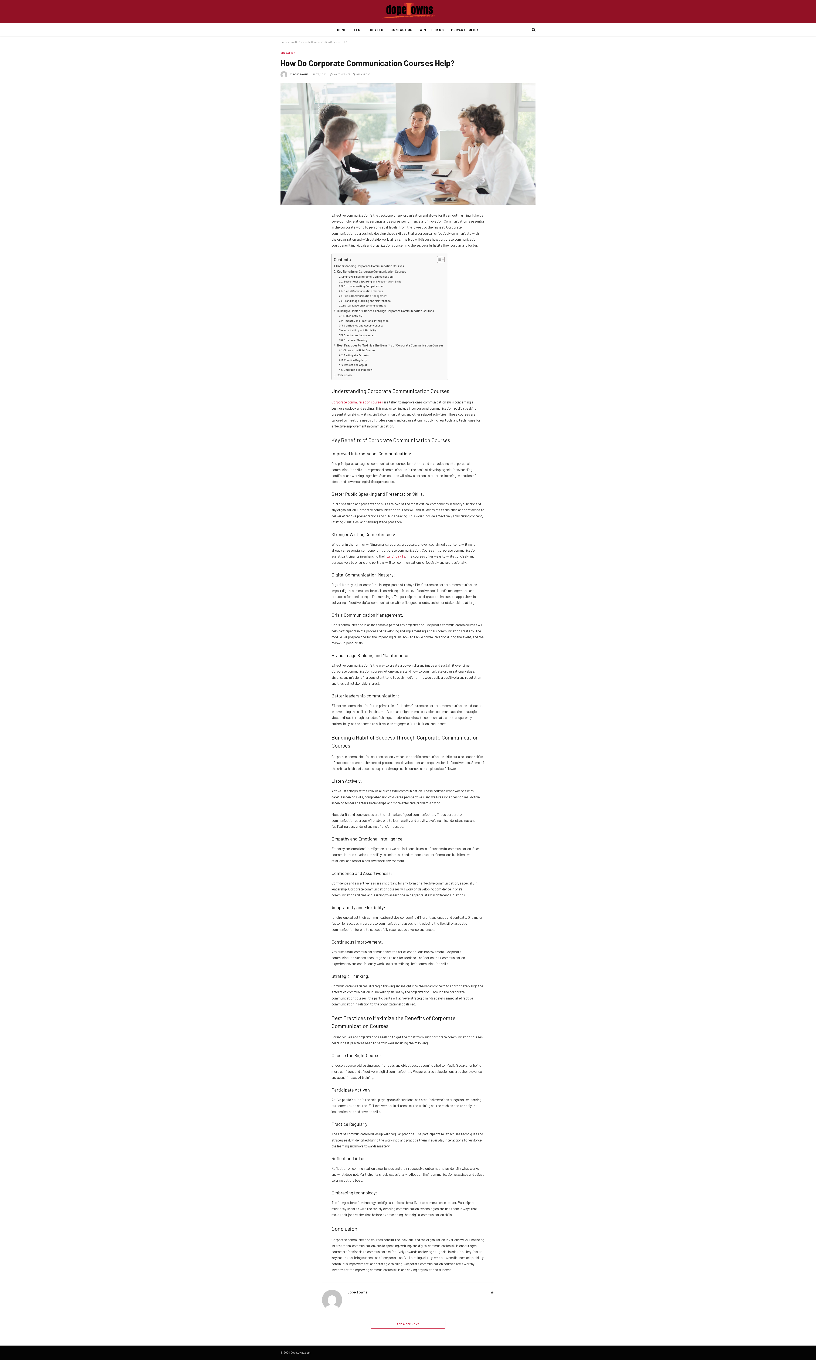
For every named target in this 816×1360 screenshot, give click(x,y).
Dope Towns (300, 74)
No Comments (342, 74)
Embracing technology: (358, 369)
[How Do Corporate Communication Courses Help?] (408, 144)
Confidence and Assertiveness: (363, 325)
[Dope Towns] (407, 11)
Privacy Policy (465, 30)
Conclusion (344, 375)
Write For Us (432, 30)
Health (376, 30)
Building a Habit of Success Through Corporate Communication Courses (385, 311)
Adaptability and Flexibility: (360, 330)
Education (288, 52)
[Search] (533, 30)
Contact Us (401, 30)
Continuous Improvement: (360, 335)
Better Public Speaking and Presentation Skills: (373, 281)
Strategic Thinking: (356, 340)
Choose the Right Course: (359, 350)
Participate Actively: (357, 355)
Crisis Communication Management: (366, 296)
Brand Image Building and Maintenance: (368, 300)
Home (341, 30)
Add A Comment (408, 1324)
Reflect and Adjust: (356, 364)
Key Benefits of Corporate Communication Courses (371, 271)
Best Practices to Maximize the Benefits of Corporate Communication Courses (390, 345)
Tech (358, 30)
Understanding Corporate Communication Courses (370, 266)
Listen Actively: (353, 316)
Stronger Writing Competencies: (364, 286)
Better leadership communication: (364, 305)
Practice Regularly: (356, 360)
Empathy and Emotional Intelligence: (367, 320)
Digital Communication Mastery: (364, 291)
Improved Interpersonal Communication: (368, 276)
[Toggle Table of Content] (438, 259)
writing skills (396, 556)
